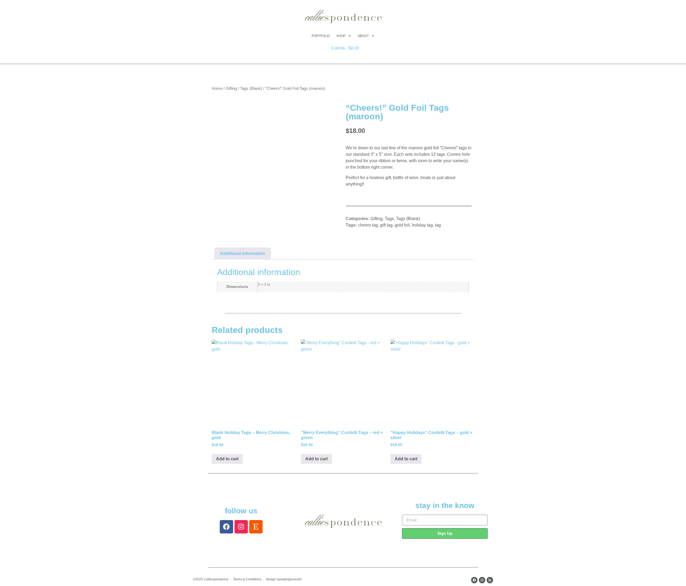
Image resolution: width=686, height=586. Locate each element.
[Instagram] (241, 526)
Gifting (231, 88)
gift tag (386, 225)
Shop (340, 36)
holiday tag (422, 225)
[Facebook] (226, 526)
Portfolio (321, 36)
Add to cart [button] (227, 459)
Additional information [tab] (242, 253)
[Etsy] (256, 526)
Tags (389, 218)
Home (217, 88)
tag (438, 225)
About (363, 36)
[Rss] (490, 580)
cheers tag (368, 225)
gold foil (402, 225)
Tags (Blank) (251, 88)
